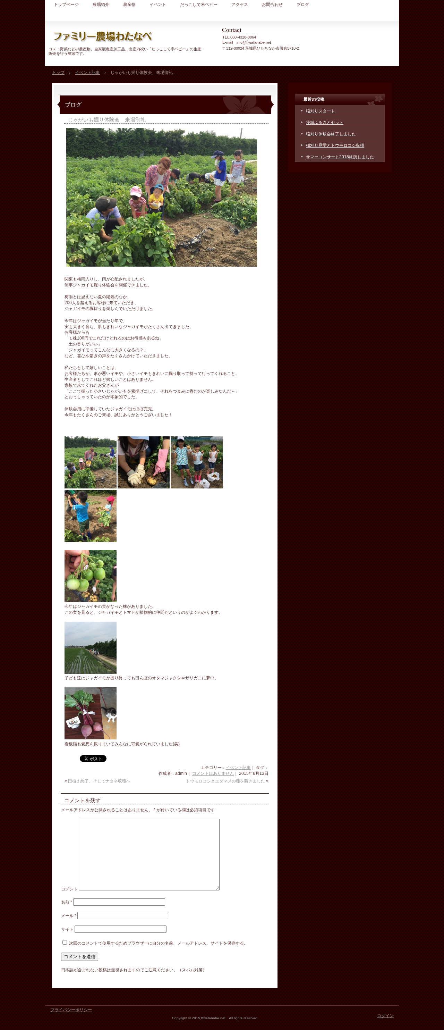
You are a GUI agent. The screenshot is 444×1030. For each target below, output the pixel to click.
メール (68, 915)
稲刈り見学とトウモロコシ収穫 (335, 145)
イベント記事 (238, 767)
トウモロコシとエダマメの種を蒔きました (225, 781)
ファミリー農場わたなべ (128, 36)
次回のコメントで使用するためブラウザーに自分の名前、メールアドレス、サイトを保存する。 (158, 943)
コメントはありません (213, 773)
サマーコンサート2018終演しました (340, 156)
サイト (67, 929)
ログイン (385, 1015)
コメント (69, 889)
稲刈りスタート (320, 111)
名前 (66, 902)
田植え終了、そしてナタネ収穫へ (99, 781)
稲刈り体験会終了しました (331, 134)
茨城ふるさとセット (324, 122)
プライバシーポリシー (71, 1009)
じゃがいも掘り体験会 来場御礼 (107, 120)
